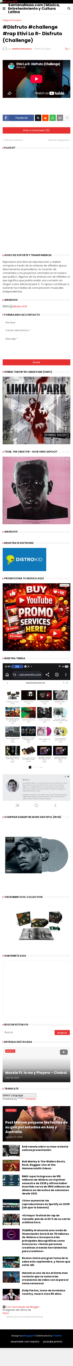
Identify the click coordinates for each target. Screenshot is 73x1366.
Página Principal (12, 20)
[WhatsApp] (52, 118)
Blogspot (29, 1335)
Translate (30, 1099)
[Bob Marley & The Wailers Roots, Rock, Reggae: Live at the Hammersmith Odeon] (11, 1165)
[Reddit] (45, 118)
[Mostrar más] (67, 118)
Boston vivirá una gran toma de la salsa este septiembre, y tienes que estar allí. (46, 1261)
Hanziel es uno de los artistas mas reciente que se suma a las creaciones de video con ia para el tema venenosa (45, 1278)
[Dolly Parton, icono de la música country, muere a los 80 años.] (11, 1294)
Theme (57, 1335)
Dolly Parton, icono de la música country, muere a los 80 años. (43, 1292)
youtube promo (52, 1341)
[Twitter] (38, 118)
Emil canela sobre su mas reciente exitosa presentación (45, 1148)
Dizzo (6, 1313)
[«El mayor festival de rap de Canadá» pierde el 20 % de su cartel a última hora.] (11, 1219)
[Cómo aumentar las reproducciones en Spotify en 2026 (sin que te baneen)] (11, 1204)
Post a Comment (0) (36, 130)
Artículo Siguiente (58, 140)
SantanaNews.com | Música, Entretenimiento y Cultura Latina (34, 8)
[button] (4, 8)
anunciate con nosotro (25, 1341)
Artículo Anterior (13, 140)
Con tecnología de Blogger (22, 1306)
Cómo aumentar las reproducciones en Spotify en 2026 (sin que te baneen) (46, 1204)
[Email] (60, 118)
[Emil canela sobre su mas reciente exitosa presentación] (11, 1150)
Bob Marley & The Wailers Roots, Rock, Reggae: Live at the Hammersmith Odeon (44, 1165)
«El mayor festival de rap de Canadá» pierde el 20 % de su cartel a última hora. (46, 1219)
